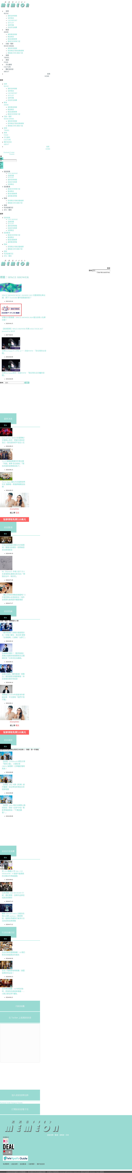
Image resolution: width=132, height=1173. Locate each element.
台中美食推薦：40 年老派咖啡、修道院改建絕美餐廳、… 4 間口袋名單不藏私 (13, 991)
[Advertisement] (20, 399)
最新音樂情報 (12, 16)
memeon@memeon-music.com (69, 1172)
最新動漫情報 (12, 34)
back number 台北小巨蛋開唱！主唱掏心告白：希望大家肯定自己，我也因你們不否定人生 (13, 440)
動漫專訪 (11, 36)
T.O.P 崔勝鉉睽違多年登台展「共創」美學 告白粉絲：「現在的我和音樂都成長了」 (13, 463)
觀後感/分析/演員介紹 (15, 53)
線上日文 (3, 494)
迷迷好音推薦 (12, 27)
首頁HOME (47, 75)
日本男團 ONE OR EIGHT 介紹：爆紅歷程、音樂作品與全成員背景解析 (13, 895)
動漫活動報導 (12, 39)
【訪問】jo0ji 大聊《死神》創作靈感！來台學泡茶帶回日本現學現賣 (13, 787)
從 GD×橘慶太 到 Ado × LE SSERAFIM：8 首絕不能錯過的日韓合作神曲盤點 (13, 873)
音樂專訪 (11, 18)
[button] (46, 80)
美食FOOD (6, 61)
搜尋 (90, 270)
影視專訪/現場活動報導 (16, 50)
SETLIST (11, 22)
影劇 (5, 198)
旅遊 (5, 205)
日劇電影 (31, 1164)
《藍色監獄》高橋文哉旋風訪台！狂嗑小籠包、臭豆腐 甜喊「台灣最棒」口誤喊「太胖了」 (14, 635)
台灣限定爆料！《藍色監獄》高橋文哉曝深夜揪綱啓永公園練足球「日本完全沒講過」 (13, 655)
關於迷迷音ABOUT (8, 70)
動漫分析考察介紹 (14, 41)
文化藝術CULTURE (8, 65)
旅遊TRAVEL (6, 56)
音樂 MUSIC (6, 12)
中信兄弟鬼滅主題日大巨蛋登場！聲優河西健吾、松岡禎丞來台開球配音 (13, 547)
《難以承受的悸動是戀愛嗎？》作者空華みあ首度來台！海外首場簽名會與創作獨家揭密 (13, 597)
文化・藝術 (8, 210)
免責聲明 (6, 1164)
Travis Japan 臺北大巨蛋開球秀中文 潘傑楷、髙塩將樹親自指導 (13, 484)
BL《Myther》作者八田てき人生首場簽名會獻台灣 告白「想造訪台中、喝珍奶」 (13, 574)
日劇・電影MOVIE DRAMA (9, 44)
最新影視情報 (12, 48)
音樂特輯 (11, 25)
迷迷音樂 (7, 171)
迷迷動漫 (7, 186)
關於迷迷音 (41, 1164)
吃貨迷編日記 (8, 207)
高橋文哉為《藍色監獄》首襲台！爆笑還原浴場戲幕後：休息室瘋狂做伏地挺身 (13, 676)
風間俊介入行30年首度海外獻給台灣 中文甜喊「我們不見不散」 (13, 697)
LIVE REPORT (12, 20)
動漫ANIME (6, 30)
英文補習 (3, 707)
